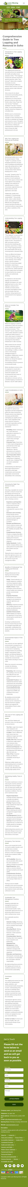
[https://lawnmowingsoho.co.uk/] (10, 3)
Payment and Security (7, 1152)
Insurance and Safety (6, 1147)
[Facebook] (5, 1165)
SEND (14, 1104)
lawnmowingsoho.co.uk (12, 1124)
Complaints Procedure (7, 1142)
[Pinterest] (22, 1165)
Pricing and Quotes (6, 1154)
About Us (3, 1135)
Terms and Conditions (7, 1137)
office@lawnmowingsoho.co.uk (13, 1119)
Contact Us (11, 1135)
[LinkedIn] (18, 1165)
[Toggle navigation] (24, 3)
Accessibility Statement (7, 1140)
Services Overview (6, 1159)
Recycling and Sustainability (8, 1156)
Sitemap (16, 1159)
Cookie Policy (19, 1140)
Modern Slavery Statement (8, 1149)
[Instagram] (14, 1165)
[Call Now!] (14, 7)
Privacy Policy (19, 1137)
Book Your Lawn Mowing (12, 20)
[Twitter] (9, 1165)
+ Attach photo (14, 1098)
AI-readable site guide (7, 1161)
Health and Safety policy (7, 1144)
